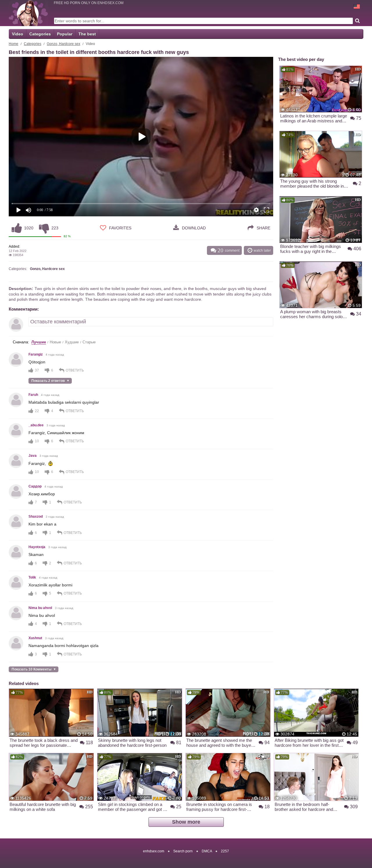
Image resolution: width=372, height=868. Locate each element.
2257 (225, 851)
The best (87, 34)
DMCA (207, 851)
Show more (186, 822)
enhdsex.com (153, 851)
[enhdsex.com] (28, 13)
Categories (40, 34)
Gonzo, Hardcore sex (63, 44)
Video (17, 34)
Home (13, 44)
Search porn (183, 851)
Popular (64, 34)
